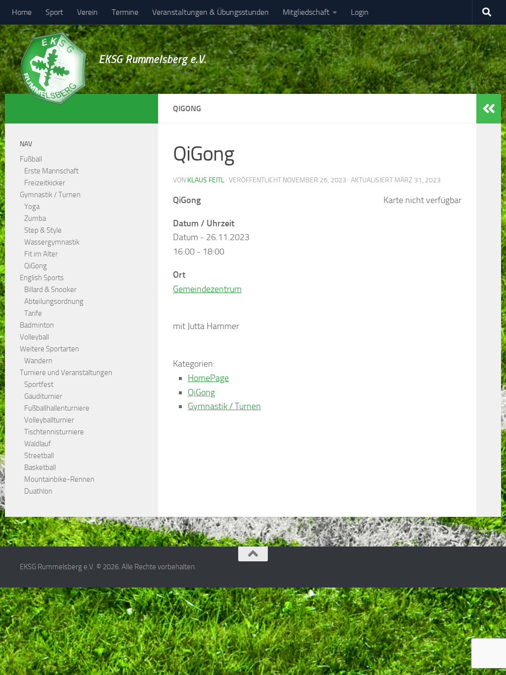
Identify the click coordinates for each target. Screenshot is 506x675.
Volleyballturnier (49, 420)
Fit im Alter (41, 254)
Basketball (40, 467)
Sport (54, 12)
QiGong (201, 392)
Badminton (37, 325)
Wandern (38, 360)
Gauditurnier (43, 396)
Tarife (33, 313)
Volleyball (34, 337)
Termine (125, 12)
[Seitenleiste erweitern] (488, 109)
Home (22, 12)
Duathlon (38, 491)
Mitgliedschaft (306, 12)
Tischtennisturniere (54, 431)
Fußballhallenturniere (56, 408)
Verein (87, 12)
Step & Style (43, 230)
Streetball (39, 455)
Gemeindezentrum (207, 289)
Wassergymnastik (52, 242)
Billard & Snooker (50, 289)
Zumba (35, 218)
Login (360, 12)
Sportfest (38, 384)
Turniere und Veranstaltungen (66, 372)
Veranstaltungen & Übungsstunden (210, 12)
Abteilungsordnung (54, 301)
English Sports (42, 277)
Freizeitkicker (44, 182)
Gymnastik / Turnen (224, 406)
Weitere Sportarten (49, 348)
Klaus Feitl (205, 180)
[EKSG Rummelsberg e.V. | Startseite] (53, 68)
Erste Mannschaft (51, 171)
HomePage (208, 378)
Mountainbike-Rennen (59, 479)
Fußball (31, 159)
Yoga (32, 206)
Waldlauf (37, 443)
